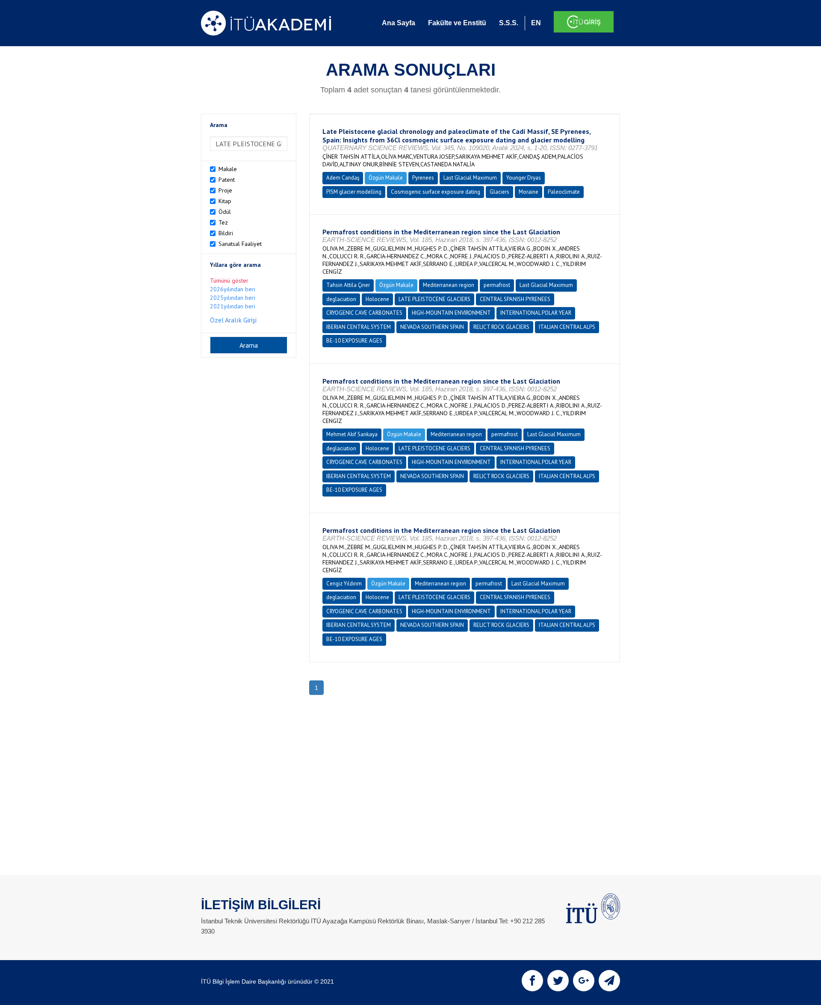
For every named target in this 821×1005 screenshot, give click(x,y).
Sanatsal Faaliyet (240, 244)
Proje (225, 190)
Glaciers (499, 191)
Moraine (528, 191)
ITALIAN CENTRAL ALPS (567, 327)
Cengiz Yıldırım (344, 583)
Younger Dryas (523, 177)
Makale (228, 169)
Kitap (225, 201)
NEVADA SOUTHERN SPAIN (432, 327)
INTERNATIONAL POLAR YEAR (535, 312)
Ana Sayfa (398, 23)
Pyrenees (423, 177)
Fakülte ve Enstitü (457, 23)
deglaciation (341, 299)
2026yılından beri (232, 289)
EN (536, 23)
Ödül (225, 212)
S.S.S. (508, 23)
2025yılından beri (232, 298)
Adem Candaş (342, 177)
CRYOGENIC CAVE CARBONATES (364, 312)
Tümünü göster (229, 280)
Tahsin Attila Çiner (348, 285)
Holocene (377, 299)
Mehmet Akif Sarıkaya (352, 434)
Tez (223, 222)
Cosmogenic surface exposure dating (435, 191)
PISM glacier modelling (353, 191)
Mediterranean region (448, 285)
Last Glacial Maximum (470, 177)
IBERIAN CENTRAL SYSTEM (358, 327)
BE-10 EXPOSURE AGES (354, 340)
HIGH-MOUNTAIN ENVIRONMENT (451, 312)
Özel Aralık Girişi (233, 320)
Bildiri (226, 233)
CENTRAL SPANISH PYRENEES (515, 299)
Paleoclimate (564, 191)
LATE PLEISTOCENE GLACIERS (434, 299)
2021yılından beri (232, 306)
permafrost (497, 285)
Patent (227, 179)
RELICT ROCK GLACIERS (501, 327)
